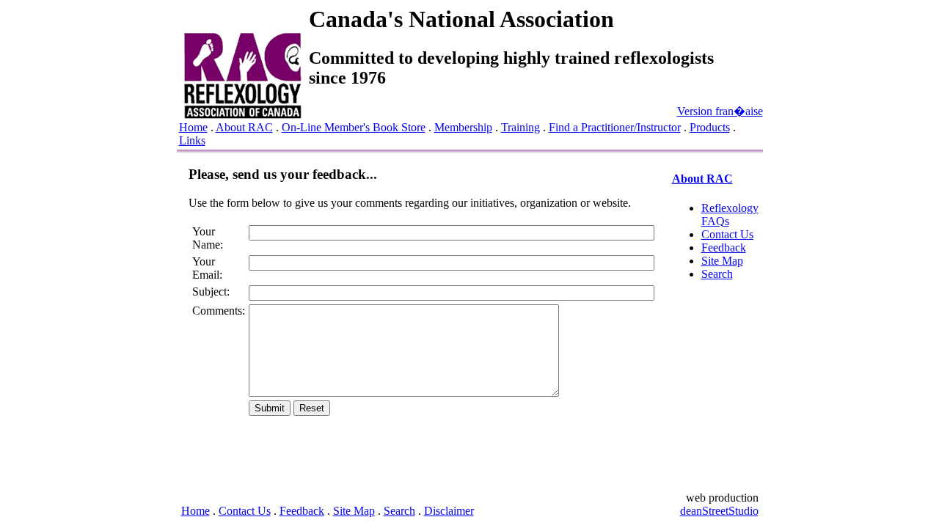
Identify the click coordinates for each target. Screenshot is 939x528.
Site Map (722, 260)
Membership (463, 127)
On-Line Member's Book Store (353, 127)
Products (710, 127)
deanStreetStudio (719, 511)
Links (192, 140)
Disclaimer (449, 511)
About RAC (244, 127)
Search (717, 274)
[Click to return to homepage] (243, 115)
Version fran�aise (720, 111)
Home (193, 127)
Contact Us (727, 234)
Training (520, 127)
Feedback (723, 247)
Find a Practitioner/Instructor (615, 127)
